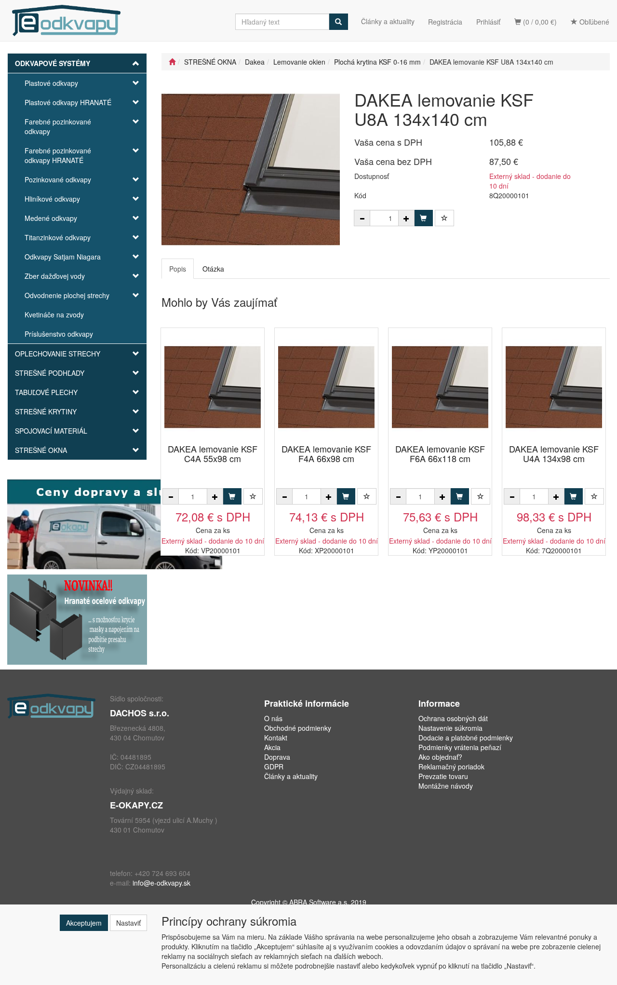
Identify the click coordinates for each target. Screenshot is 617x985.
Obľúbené (593, 22)
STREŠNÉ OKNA (41, 450)
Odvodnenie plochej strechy (67, 295)
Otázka (213, 269)
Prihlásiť (488, 22)
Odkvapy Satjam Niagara (63, 256)
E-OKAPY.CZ (136, 805)
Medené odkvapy (51, 218)
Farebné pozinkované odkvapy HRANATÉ (58, 155)
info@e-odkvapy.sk (161, 883)
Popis (177, 269)
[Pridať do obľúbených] (444, 218)
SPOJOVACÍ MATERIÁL (51, 431)
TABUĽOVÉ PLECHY (46, 392)
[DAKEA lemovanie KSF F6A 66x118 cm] (440, 387)
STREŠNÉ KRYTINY (46, 411)
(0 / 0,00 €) (539, 22)
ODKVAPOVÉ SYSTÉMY (52, 63)
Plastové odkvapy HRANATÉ (68, 102)
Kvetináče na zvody (54, 314)
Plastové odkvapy (51, 83)
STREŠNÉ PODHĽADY (49, 373)
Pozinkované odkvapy (58, 179)
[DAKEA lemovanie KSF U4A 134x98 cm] (554, 387)
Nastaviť (128, 923)
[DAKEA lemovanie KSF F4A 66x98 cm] (326, 387)
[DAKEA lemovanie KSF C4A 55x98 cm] (212, 387)
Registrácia (445, 22)
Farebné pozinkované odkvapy (58, 126)
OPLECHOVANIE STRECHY (57, 353)
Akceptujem (84, 923)
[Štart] (172, 62)
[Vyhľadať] (338, 22)
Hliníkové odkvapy (52, 199)
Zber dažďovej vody (55, 276)
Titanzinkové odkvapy (58, 237)
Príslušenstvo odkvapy (59, 334)
